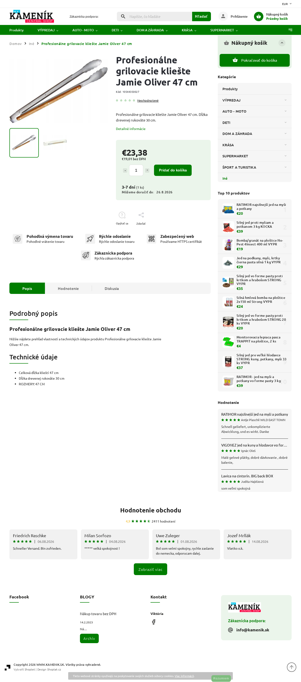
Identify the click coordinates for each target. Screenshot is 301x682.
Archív (89, 638)
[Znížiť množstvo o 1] (125, 170)
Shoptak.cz (54, 669)
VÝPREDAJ (231, 100)
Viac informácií (184, 676)
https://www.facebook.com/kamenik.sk (153, 622)
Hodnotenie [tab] (68, 288)
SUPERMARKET (235, 156)
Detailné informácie (131, 128)
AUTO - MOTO (234, 111)
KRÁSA (228, 144)
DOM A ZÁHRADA (237, 133)
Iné (225, 178)
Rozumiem (221, 678)
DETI (226, 122)
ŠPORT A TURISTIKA (239, 167)
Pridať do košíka (173, 170)
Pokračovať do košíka (259, 60)
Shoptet (30, 669)
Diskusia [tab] (112, 288)
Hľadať (201, 16)
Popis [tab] (27, 288)
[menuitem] (20, 30)
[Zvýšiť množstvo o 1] (147, 170)
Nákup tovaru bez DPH (98, 613)
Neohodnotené (147, 100)
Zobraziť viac (150, 569)
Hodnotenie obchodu (150, 510)
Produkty (230, 88)
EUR (285, 4)
